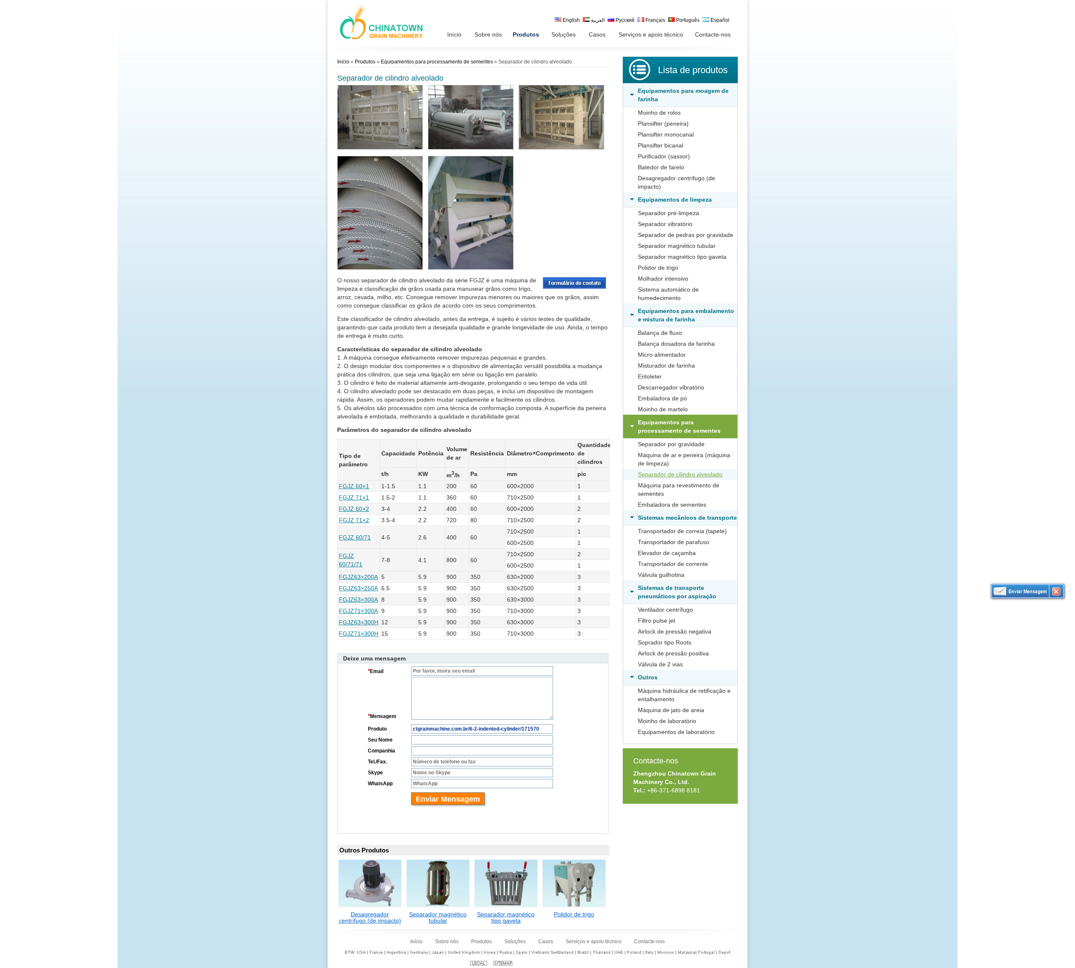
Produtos (365, 62)
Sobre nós (447, 941)
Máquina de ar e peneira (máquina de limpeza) (684, 459)
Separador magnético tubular (677, 245)
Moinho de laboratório (667, 721)
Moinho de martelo (663, 409)
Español (719, 20)
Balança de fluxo (660, 332)
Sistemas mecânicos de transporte (687, 517)
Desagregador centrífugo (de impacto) (676, 182)
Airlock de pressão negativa (674, 631)
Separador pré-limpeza (668, 213)
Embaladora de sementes (672, 504)
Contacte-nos (655, 761)
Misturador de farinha (666, 365)
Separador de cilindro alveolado (680, 474)
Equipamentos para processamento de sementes (679, 426)
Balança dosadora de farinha (676, 343)
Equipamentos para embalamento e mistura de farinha (686, 315)
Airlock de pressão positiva (673, 653)
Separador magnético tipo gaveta (682, 256)
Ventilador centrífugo (665, 609)
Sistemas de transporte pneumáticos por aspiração (677, 592)
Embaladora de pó (662, 398)
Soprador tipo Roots (664, 642)
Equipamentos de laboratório (676, 732)
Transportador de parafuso (673, 542)
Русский (624, 20)
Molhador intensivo (663, 278)
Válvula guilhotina (661, 574)
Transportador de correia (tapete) (682, 531)
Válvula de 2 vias (660, 664)
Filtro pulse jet (656, 620)
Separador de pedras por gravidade (685, 234)
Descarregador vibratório (671, 387)
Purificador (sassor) (664, 156)
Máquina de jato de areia (671, 710)
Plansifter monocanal (666, 134)
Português (687, 20)
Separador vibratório (665, 224)
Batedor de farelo (661, 167)
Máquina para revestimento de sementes (678, 489)
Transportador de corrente (673, 563)
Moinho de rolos (659, 112)
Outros (648, 677)
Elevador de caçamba (667, 553)
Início (343, 62)
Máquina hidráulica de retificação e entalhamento (684, 694)
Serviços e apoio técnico (593, 941)
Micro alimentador (662, 354)
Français (654, 20)
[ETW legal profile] (478, 964)
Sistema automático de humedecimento (668, 293)
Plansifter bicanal (660, 145)
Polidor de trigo (658, 267)
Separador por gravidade (671, 444)
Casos (545, 941)
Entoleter (650, 376)
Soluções (515, 941)
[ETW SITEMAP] (502, 964)
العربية (597, 20)
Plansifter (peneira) (663, 123)
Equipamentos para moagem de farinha (683, 95)
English (570, 20)
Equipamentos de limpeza (675, 199)
